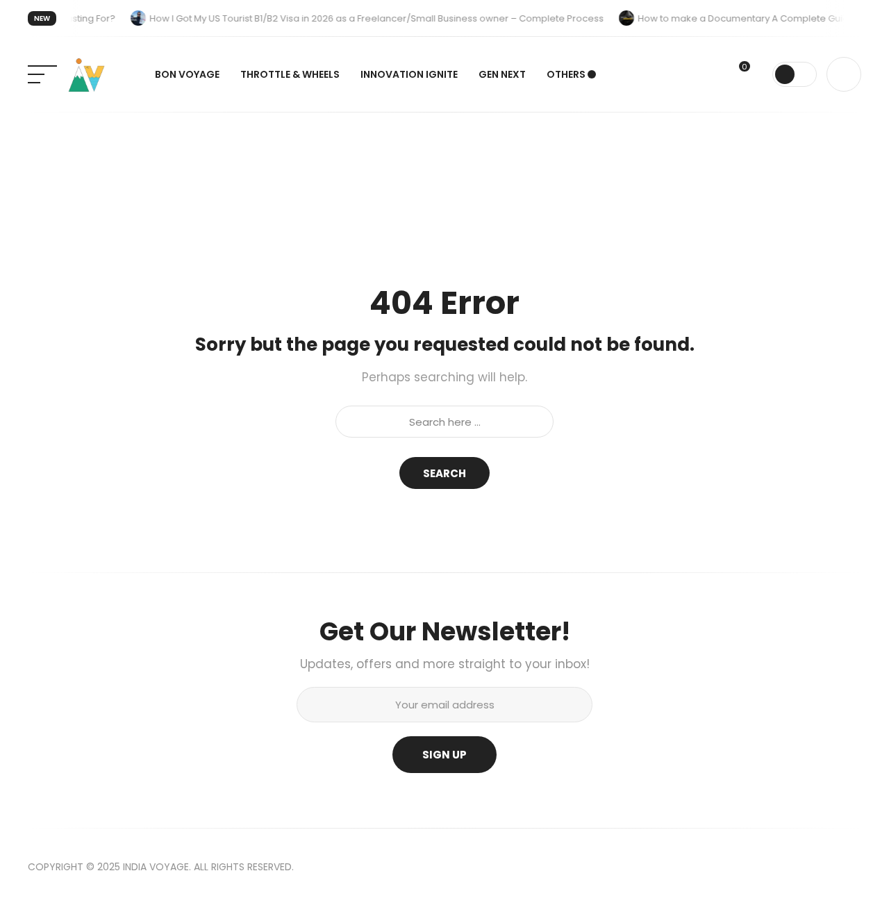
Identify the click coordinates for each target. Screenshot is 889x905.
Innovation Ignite (409, 74)
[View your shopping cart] (755, 76)
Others (566, 74)
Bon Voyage (187, 74)
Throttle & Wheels (290, 74)
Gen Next (502, 74)
